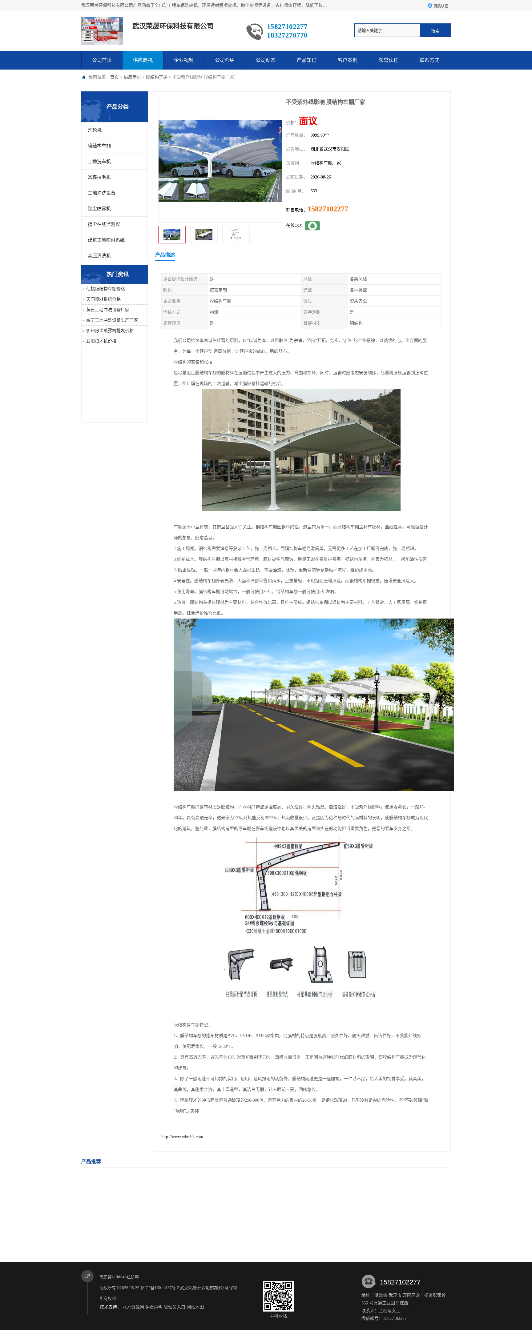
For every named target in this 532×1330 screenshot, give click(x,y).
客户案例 (347, 60)
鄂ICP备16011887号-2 (159, 1287)
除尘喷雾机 (99, 208)
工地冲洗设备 (101, 192)
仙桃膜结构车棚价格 (105, 288)
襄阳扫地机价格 (101, 341)
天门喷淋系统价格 (103, 299)
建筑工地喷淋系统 (106, 240)
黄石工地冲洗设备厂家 (107, 309)
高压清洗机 (99, 255)
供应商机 (143, 60)
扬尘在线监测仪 (104, 224)
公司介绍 (225, 60)
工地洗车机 (99, 161)
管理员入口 (174, 1307)
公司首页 (102, 60)
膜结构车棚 (156, 77)
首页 (114, 77)
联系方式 (429, 60)
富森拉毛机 (99, 177)
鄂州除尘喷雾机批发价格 (110, 330)
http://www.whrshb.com (182, 1137)
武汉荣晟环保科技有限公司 (204, 1287)
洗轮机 (95, 130)
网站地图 (195, 1307)
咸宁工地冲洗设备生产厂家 (112, 320)
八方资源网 (133, 1307)
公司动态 (266, 60)
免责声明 (154, 1307)
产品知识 (306, 60)
